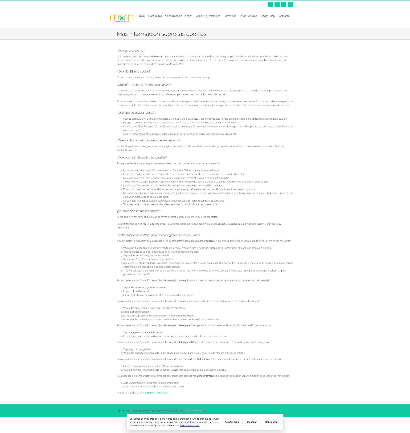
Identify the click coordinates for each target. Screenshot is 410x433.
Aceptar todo (232, 422)
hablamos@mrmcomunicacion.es (144, 5)
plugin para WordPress (155, 392)
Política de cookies (190, 425)
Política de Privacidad (194, 411)
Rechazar (251, 422)
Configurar (271, 422)
